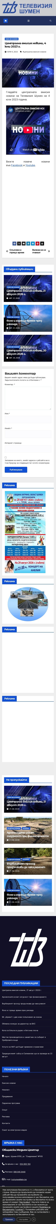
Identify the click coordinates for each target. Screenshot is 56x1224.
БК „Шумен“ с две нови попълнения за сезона (22, 1017)
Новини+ (26, 828)
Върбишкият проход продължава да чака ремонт (26, 865)
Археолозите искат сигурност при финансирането (28, 834)
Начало (5, 1076)
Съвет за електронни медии (14, 1130)
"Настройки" (24, 1202)
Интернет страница (13, 443)
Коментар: (10, 384)
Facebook (17, 165)
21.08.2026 (14, 809)
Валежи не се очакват (39, 251)
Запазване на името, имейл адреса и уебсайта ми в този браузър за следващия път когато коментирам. (27, 461)
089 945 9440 (19, 1172)
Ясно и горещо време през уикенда (17, 1010)
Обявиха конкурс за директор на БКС (18, 1024)
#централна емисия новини (34, 52)
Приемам (9, 1219)
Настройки (23, 1219)
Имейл (8, 428)
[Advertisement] (28, 204)
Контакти (6, 1123)
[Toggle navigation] (28, 21)
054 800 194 (25, 1164)
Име (7, 414)
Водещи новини (14, 828)
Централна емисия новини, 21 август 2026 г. (22, 990)
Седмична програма (11, 1103)
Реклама (6, 1117)
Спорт (4, 1110)
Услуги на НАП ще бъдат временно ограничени (22, 1047)
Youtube (30, 165)
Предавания (7, 1096)
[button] (50, 21)
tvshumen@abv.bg (19, 1179)
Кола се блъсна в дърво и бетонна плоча (20, 1030)
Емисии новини (12, 39)
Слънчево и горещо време (17, 251)
